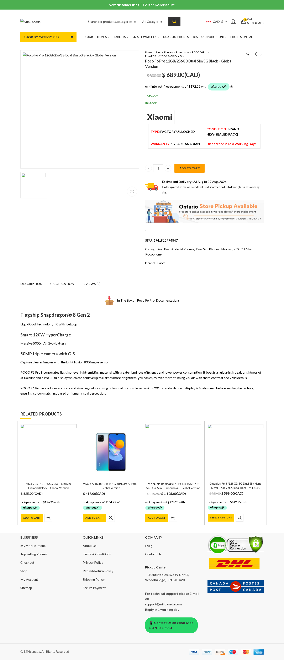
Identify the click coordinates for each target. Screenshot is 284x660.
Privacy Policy (93, 562)
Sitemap (26, 588)
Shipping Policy (94, 579)
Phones (168, 52)
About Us (89, 546)
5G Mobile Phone (33, 546)
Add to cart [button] (32, 517)
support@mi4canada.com (163, 604)
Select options (221, 517)
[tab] (31, 284)
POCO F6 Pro (199, 52)
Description (31, 284)
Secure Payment (94, 588)
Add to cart (189, 168)
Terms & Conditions (97, 554)
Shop (158, 52)
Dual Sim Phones (207, 249)
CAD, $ (218, 21)
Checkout (27, 562)
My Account (29, 579)
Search (174, 21)
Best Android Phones (179, 249)
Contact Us (153, 554)
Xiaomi (159, 116)
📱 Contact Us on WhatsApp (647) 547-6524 (171, 625)
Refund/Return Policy (98, 571)
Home (148, 52)
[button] (132, 191)
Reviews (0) (90, 284)
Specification (62, 284)
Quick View (48, 518)
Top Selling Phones (33, 554)
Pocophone (182, 52)
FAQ (148, 546)
